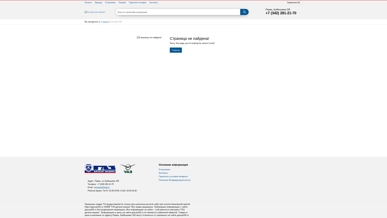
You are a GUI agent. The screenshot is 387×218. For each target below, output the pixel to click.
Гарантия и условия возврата (173, 176)
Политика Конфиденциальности (174, 180)
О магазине (110, 3)
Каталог (88, 3)
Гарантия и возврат (137, 3)
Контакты (154, 3)
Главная (105, 22)
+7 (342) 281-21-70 (281, 13)
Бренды (98, 3)
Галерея (122, 3)
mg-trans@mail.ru (102, 187)
